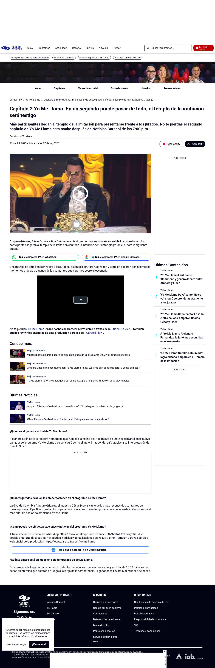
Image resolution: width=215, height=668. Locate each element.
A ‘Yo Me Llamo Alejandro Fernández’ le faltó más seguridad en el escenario (181, 337)
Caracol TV (16, 99)
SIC (136, 625)
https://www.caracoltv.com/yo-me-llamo (70, 541)
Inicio (37, 88)
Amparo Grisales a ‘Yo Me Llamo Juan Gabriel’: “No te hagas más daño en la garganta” (75, 406)
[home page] (11, 48)
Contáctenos (100, 613)
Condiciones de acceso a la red (151, 601)
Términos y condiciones (147, 630)
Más (128, 48)
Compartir (197, 143)
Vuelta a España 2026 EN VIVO (94, 57)
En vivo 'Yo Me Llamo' (64, 57)
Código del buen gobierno (107, 607)
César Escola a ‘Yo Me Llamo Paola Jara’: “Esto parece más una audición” (68, 419)
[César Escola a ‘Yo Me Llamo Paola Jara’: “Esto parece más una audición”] (17, 418)
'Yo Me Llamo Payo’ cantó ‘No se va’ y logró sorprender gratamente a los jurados (181, 298)
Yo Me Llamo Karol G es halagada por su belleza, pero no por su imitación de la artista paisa (78, 380)
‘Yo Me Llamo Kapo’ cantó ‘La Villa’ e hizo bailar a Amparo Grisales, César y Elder (182, 318)
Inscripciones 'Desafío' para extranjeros (30, 57)
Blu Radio (51, 607)
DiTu (49, 625)
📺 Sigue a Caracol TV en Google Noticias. (83, 549)
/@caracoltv (173, 143)
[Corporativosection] (167, 595)
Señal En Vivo (121, 329)
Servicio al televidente (105, 636)
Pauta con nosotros (104, 630)
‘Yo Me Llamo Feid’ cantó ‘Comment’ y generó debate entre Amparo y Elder (181, 279)
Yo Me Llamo (32, 99)
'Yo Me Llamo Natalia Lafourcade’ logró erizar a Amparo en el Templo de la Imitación (182, 357)
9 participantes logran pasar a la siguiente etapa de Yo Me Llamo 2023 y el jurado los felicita (78, 354)
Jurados (145, 88)
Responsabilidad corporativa (150, 619)
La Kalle (50, 619)
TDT (95, 642)
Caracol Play (94, 332)
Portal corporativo (144, 613)
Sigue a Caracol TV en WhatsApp (38, 257)
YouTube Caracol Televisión (128, 57)
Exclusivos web (119, 88)
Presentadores (172, 88)
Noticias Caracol (55, 601)
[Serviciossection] (121, 595)
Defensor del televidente (106, 619)
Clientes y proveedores (105, 601)
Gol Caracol (52, 613)
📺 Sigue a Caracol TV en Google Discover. (115, 257)
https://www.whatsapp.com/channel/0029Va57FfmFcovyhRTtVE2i (101, 534)
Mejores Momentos (36, 350)
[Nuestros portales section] (73, 595)
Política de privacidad (146, 607)
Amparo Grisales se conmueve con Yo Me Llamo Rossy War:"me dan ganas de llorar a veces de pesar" (83, 367)
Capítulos (59, 88)
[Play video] (80, 193)
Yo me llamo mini (88, 88)
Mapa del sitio (101, 625)
